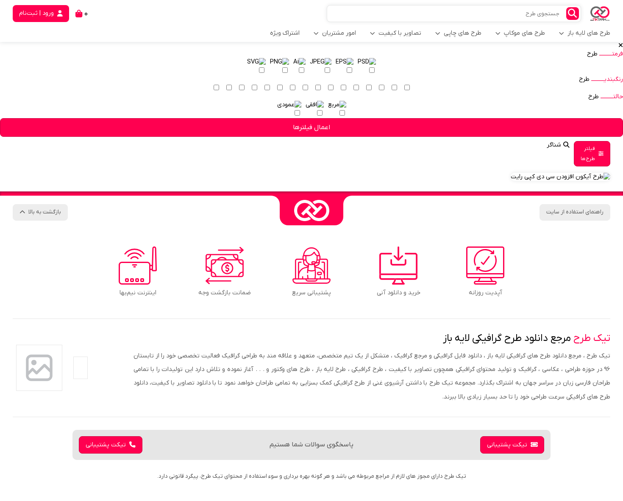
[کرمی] (394, 88)
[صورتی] (330, 88)
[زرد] (381, 88)
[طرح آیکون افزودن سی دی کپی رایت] (560, 177)
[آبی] (292, 88)
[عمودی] (289, 109)
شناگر (554, 145)
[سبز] (305, 88)
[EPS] (344, 66)
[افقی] (315, 109)
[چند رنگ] (216, 88)
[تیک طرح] (311, 210)
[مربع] (337, 109)
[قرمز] (343, 88)
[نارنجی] (356, 88)
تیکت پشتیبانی (507, 445)
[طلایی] (368, 88)
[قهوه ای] (267, 88)
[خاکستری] (241, 88)
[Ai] (299, 66)
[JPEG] (320, 66)
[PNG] (279, 66)
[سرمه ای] (279, 88)
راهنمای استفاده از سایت (575, 212)
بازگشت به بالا (44, 212)
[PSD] (367, 66)
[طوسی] (254, 88)
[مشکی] (229, 88)
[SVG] (256, 66)
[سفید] (407, 88)
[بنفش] (318, 88)
